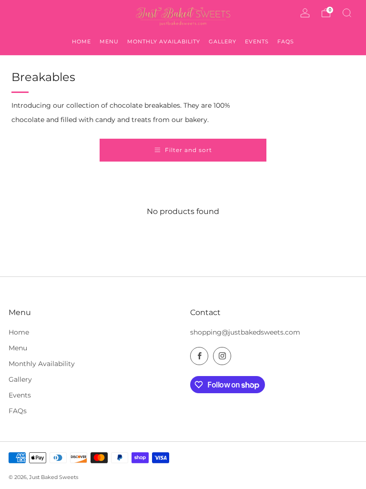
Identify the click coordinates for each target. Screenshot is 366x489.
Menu (18, 348)
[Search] (347, 13)
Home (19, 332)
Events (20, 395)
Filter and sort (188, 149)
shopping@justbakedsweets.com (245, 332)
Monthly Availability (42, 363)
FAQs (18, 411)
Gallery (20, 379)
